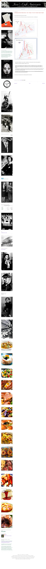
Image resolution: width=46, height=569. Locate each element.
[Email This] (22, 80)
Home (29, 83)
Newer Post (15, 83)
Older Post (43, 83)
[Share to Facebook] (24, 80)
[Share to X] (23, 80)
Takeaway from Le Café (4, 232)
